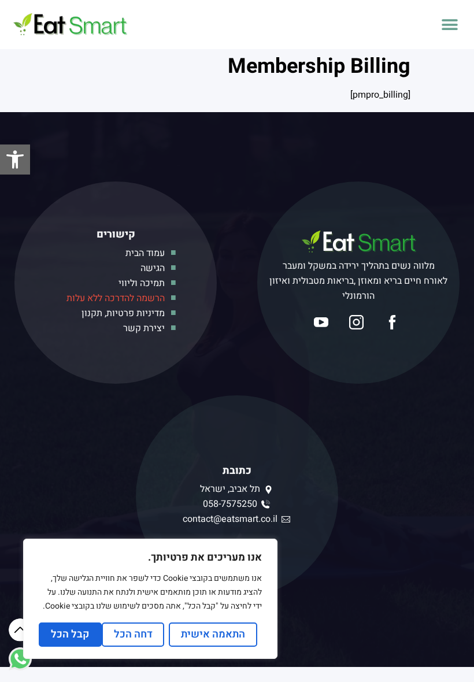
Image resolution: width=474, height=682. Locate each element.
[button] (15, 159)
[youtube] (322, 322)
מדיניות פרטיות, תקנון (123, 313)
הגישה (152, 268)
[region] (150, 599)
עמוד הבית (145, 253)
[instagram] (358, 322)
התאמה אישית (213, 634)
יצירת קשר (144, 328)
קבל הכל (70, 634)
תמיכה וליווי (141, 283)
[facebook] (394, 322)
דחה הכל (133, 634)
